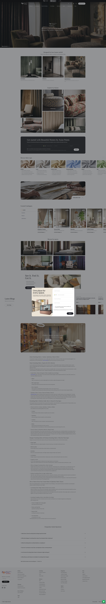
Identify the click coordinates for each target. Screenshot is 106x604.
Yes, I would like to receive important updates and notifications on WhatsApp (63, 307)
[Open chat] (103, 601)
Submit (70, 313)
